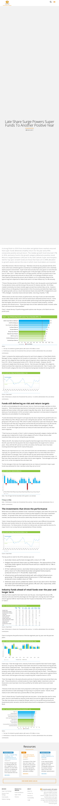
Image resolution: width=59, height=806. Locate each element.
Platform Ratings (6, 799)
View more (7, 775)
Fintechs (17, 797)
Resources (30, 795)
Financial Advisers (19, 792)
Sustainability (30, 797)
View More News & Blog (29, 781)
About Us (29, 791)
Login (28, 800)
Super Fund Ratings (6, 791)
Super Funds (18, 794)
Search (50, 1)
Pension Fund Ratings (5, 794)
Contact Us (30, 793)
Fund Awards (5, 797)
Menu (54, 1)
